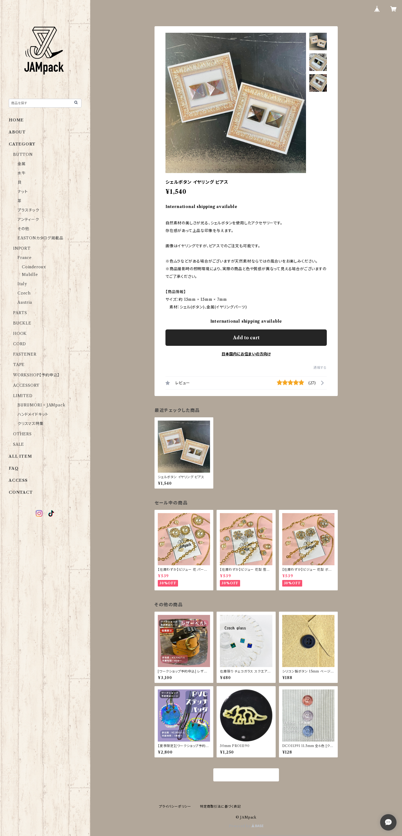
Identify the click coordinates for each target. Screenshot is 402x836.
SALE (18, 444)
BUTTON (23, 154)
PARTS (20, 312)
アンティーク (28, 219)
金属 (22, 163)
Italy (22, 283)
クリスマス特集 (31, 423)
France (25, 257)
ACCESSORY (26, 385)
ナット (23, 191)
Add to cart (246, 337)
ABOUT (17, 132)
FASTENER (24, 354)
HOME (16, 120)
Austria (25, 302)
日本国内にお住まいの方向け (246, 354)
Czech (24, 293)
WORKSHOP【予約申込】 (36, 375)
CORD (19, 343)
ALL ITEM (20, 456)
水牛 (22, 173)
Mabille (30, 274)
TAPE (19, 364)
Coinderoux (34, 266)
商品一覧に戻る (246, 775)
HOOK (20, 333)
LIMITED (23, 395)
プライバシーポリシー (175, 806)
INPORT (22, 248)
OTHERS (22, 434)
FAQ (13, 468)
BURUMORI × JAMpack (41, 405)
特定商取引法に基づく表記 (220, 806)
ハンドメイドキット (33, 414)
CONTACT (21, 492)
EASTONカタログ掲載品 (40, 238)
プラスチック (28, 210)
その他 (23, 228)
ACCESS (18, 480)
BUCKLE (22, 323)
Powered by (240, 826)
